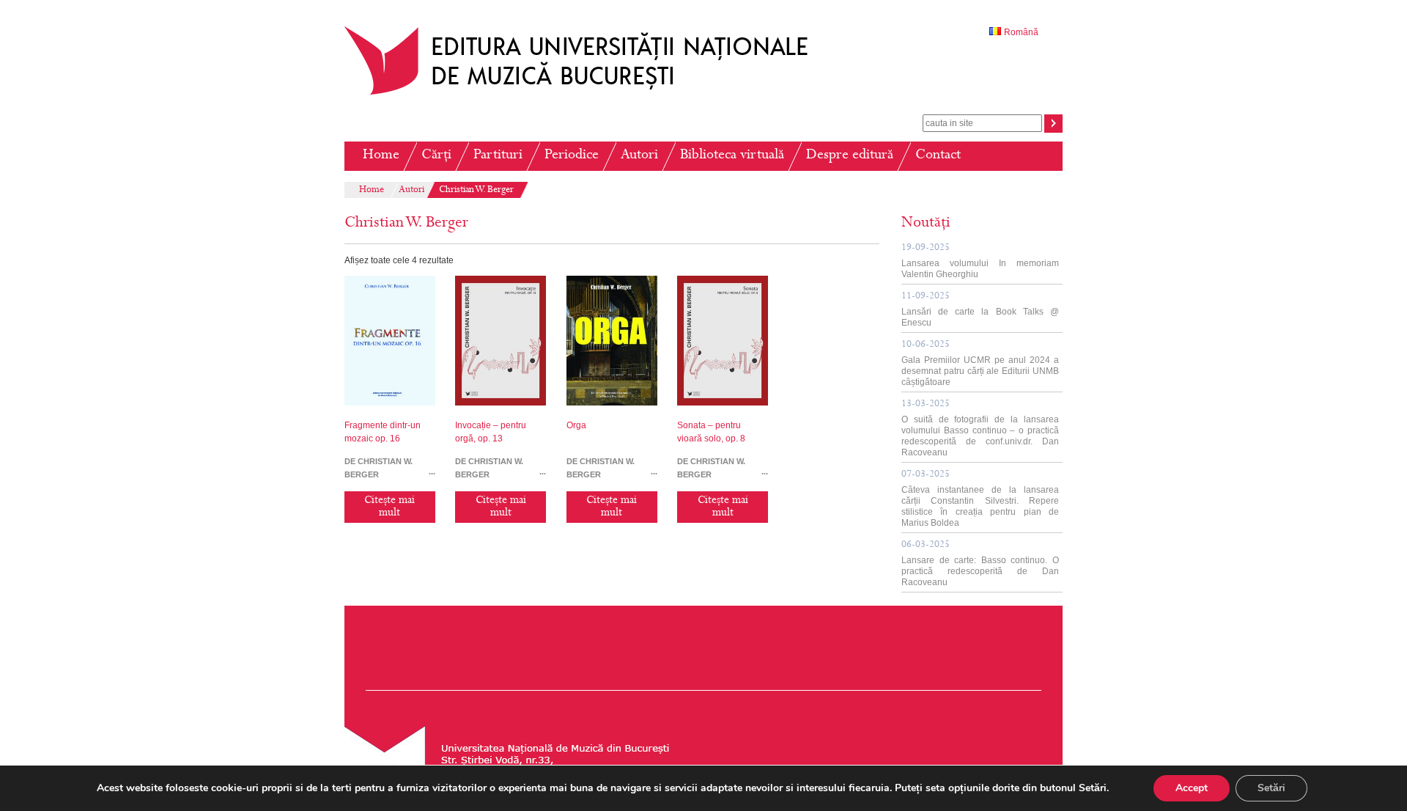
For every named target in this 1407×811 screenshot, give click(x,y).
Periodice (571, 156)
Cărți (436, 156)
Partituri (497, 156)
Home (381, 156)
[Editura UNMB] (587, 94)
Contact (938, 156)
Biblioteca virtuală (732, 156)
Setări (1271, 788)
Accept (1191, 788)
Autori (639, 156)
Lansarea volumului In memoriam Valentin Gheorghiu (980, 261)
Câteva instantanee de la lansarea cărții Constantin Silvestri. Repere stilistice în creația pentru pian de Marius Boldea (980, 499)
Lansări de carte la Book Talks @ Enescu (980, 310)
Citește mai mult (389, 507)
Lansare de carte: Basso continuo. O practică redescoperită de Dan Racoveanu (980, 563)
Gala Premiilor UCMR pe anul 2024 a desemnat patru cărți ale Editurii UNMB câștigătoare (980, 363)
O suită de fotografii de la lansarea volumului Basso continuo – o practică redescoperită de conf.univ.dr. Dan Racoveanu (980, 429)
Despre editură (849, 156)
